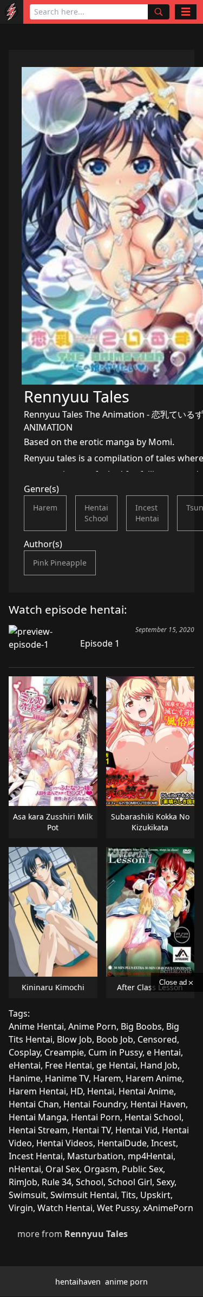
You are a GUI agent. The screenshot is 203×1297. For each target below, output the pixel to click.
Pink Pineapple (60, 562)
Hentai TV (91, 1130)
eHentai (25, 1065)
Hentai (100, 1091)
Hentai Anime (146, 1091)
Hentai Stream (38, 1130)
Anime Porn (92, 1026)
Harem (45, 507)
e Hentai (164, 1052)
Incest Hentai (147, 512)
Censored (157, 1039)
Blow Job (74, 1039)
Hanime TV (67, 1078)
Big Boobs (141, 1026)
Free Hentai (68, 1065)
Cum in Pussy (115, 1052)
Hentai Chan (34, 1104)
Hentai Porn (95, 1117)
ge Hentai (116, 1065)
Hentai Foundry (94, 1104)
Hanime (25, 1078)
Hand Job (159, 1065)
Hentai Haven (158, 1104)
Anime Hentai (36, 1026)
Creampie (64, 1052)
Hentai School (96, 512)
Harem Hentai (37, 1091)
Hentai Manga (38, 1117)
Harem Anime (154, 1078)
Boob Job (114, 1039)
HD (76, 1091)
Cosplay (24, 1052)
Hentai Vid (136, 1130)
